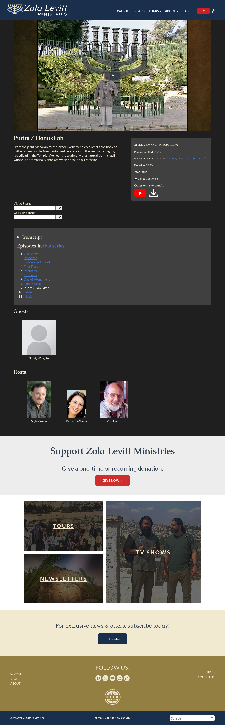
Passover (30, 258)
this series (53, 246)
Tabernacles (32, 283)
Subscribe (113, 639)
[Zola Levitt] (114, 416)
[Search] (212, 718)
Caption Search (24, 212)
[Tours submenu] (160, 11)
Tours (63, 526)
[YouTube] (140, 196)
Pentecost (31, 271)
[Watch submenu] (130, 11)
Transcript (32, 237)
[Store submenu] (193, 11)
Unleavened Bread (37, 262)
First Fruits (31, 266)
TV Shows (153, 552)
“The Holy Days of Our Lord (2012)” (186, 158)
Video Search (23, 203)
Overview (31, 254)
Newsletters (63, 578)
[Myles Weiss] (39, 416)
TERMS (110, 718)
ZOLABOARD (123, 718)
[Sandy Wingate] (39, 354)
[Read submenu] (144, 11)
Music (28, 296)
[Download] (153, 196)
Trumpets (30, 275)
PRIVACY (99, 718)
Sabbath (29, 292)
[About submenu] (177, 11)
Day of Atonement (37, 279)
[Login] (214, 11)
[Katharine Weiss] (76, 416)
